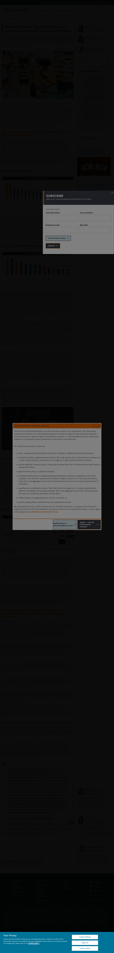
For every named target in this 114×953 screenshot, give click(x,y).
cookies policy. (33, 943)
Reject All (85, 943)
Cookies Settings (85, 937)
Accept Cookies (85, 948)
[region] (57, 942)
